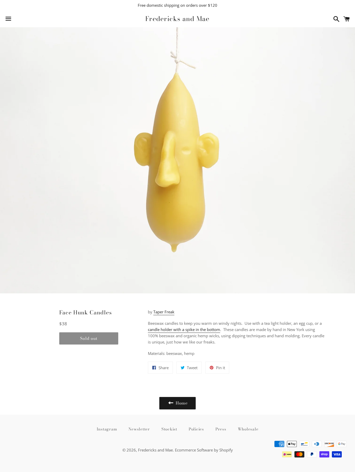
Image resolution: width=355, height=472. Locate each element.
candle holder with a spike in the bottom (184, 329)
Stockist (169, 429)
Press (220, 429)
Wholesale (248, 429)
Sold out (88, 338)
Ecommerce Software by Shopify (204, 450)
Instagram (107, 429)
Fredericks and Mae (177, 18)
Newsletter (139, 429)
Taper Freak (163, 311)
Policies (196, 429)
